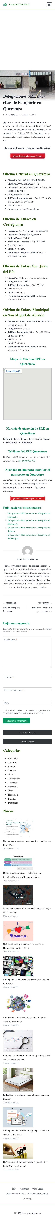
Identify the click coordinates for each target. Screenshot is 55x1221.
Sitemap (27, 1198)
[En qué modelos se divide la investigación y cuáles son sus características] (18, 1041)
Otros (10, 790)
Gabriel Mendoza (12, 115)
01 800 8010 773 (27, 460)
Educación (13, 758)
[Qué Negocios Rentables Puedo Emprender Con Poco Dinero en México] (18, 1151)
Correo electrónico (14, 690)
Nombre (9, 677)
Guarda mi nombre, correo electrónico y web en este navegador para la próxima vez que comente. (28, 711)
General (11, 774)
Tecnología (13, 794)
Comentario (10, 639)
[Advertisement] (27, 38)
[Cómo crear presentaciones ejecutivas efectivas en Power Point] (18, 828)
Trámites (12, 798)
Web (6, 703)
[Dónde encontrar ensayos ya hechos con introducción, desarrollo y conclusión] (18, 861)
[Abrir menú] (49, 4)
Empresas (12, 762)
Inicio (15, 1188)
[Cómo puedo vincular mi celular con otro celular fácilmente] (18, 966)
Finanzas (12, 770)
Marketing (13, 786)
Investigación (14, 778)
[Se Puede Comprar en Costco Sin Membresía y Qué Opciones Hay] (18, 895)
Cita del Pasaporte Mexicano (11, 607)
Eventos (11, 766)
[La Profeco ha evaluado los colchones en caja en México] (18, 1080)
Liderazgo (12, 782)
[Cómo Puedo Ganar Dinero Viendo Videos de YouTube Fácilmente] (18, 1003)
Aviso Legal (37, 1188)
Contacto (24, 1188)
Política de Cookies (16, 1193)
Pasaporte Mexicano (27, 741)
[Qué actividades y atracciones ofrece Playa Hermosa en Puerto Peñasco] (18, 931)
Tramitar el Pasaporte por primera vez (42, 607)
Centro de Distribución (27, 733)
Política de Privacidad (38, 1193)
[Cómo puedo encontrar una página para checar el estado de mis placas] (18, 1117)
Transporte (13, 802)
